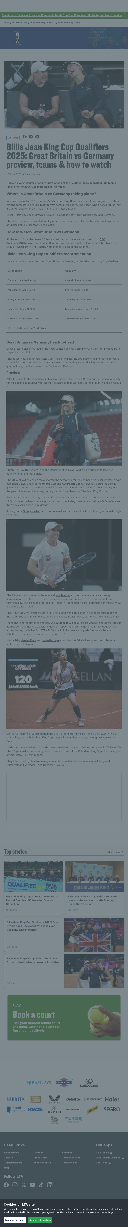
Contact (38, 1152)
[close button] (124, 15)
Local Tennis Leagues (108, 1157)
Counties (67, 1152)
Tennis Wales (69, 1162)
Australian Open (72, 483)
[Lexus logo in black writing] (89, 1083)
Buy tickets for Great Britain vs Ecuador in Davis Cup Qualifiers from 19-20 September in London (62, 15)
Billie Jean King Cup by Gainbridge (47, 22)
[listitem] (16, 1099)
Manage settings (14, 1220)
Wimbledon (63, 595)
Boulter (25, 469)
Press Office (41, 1157)
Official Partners (13, 1162)
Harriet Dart (28, 640)
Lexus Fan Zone (19, 22)
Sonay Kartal (31, 511)
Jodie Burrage (50, 640)
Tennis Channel (49, 243)
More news (114, 852)
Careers (8, 1157)
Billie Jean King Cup (63, 201)
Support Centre (42, 1162)
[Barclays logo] (39, 1083)
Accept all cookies (40, 1220)
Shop (7, 1167)
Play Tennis (102, 1152)
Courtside (101, 1162)
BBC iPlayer (26, 243)
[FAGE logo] (64, 1083)
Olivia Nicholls (59, 622)
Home (7, 22)
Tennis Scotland (71, 1157)
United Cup (49, 483)
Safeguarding (11, 1152)
